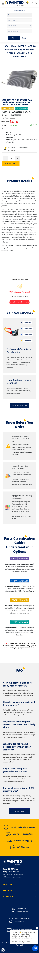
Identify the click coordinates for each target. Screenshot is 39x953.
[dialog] (3, 950)
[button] (16, 99)
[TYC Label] (8, 108)
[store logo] (15, 3)
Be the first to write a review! (19, 302)
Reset (24, 38)
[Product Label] (21, 108)
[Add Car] (27, 3)
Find (14, 38)
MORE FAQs (19, 811)
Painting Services (19, 405)
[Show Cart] (36, 3)
